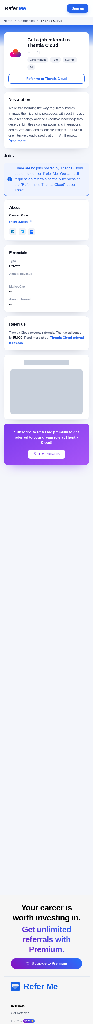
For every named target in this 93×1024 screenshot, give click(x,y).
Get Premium (49, 454)
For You (22, 1021)
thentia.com (18, 222)
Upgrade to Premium (49, 963)
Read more (17, 141)
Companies (26, 20)
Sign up (78, 8)
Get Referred (20, 1013)
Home (8, 20)
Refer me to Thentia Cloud (46, 78)
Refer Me (40, 986)
